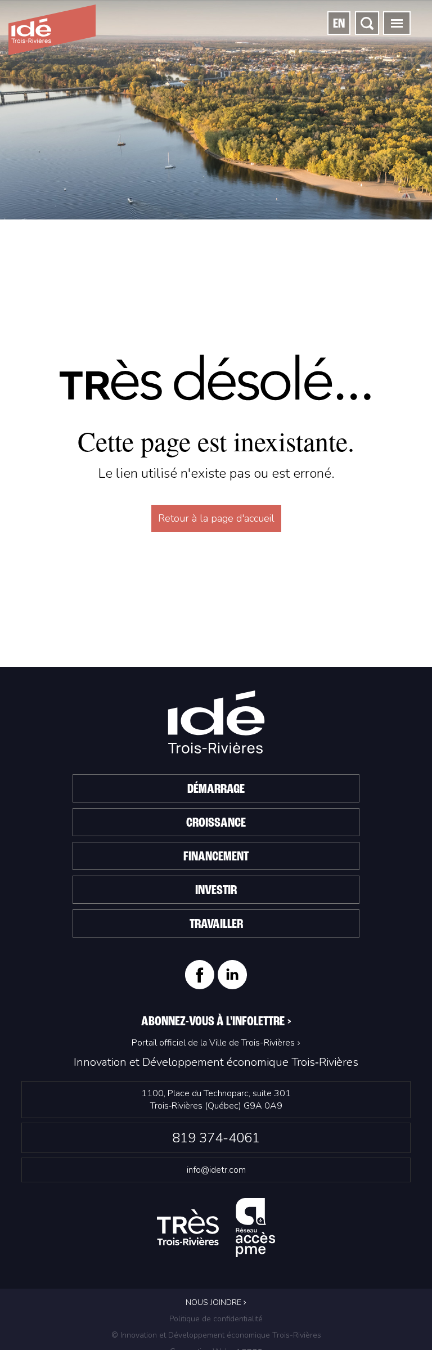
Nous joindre (215, 1302)
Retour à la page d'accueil (216, 518)
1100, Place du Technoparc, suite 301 (216, 1099)
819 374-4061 (216, 1138)
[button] (397, 23)
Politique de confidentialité (216, 1318)
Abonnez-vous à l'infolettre (216, 1022)
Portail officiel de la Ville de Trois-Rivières (213, 1043)
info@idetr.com (216, 1170)
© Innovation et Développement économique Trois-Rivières (216, 1335)
